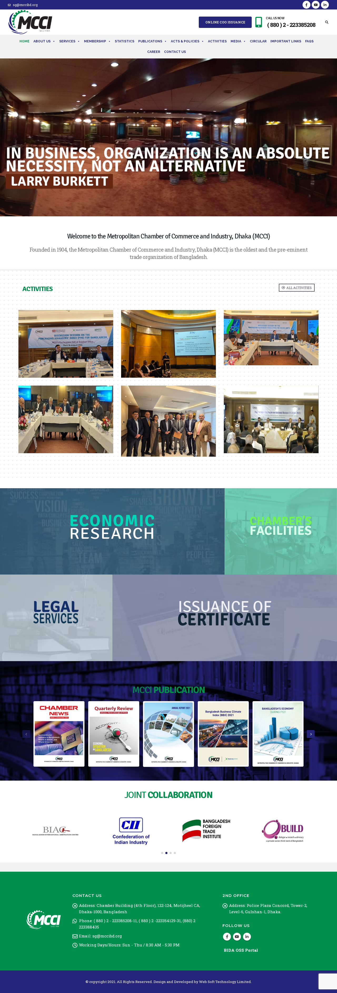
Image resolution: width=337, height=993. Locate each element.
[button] (162, 853)
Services (67, 41)
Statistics (124, 41)
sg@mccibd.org (25, 5)
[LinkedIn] (325, 5)
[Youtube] (316, 5)
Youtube (237, 937)
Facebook (227, 937)
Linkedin (247, 937)
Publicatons (150, 41)
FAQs (309, 41)
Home (24, 41)
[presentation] (26, 734)
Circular (258, 41)
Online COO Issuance (225, 22)
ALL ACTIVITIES (299, 288)
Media (236, 41)
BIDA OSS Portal (241, 950)
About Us (42, 41)
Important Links (285, 41)
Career (153, 52)
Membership (95, 41)
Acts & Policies (185, 41)
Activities (217, 41)
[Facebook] (306, 5)
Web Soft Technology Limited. (225, 981)
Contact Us (175, 52)
